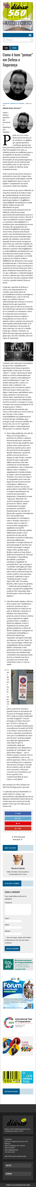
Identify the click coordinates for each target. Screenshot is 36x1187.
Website (7, 931)
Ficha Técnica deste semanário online (15, 1156)
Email (7, 925)
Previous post (19, 837)
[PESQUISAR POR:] (18, 39)
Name (7, 918)
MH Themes (27, 1185)
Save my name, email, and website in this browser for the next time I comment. (18, 940)
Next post (16, 839)
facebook (9, 1174)
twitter (8, 1165)
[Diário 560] (18, 11)
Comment (8, 902)
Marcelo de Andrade (17, 103)
